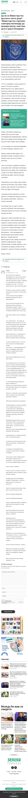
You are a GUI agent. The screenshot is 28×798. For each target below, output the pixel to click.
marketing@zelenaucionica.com (14, 788)
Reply (24, 270)
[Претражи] (20, 2)
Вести (3, 13)
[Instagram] (15, 767)
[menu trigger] (25, 2)
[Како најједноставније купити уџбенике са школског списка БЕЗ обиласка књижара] (5, 694)
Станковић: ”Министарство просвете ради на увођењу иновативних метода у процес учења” (21, 748)
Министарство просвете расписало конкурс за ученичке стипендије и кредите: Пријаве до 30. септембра (18, 665)
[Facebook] (12, 767)
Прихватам (14, 796)
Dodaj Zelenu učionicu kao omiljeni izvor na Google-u (14, 36)
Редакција (6, 32)
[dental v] (12, 646)
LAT (17, 2)
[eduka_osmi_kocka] (12, 625)
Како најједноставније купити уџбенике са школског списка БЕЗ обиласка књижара (17, 693)
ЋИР (14, 2)
